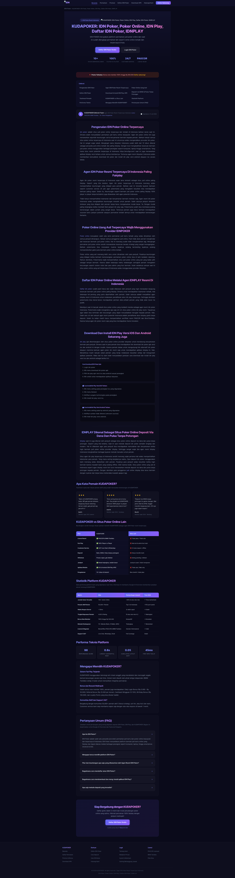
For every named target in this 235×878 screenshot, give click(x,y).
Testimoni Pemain (85, 98)
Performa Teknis (85, 103)
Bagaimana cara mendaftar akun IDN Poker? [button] (98, 771)
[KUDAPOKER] (67, 3)
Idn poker (83, 132)
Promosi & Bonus (67, 858)
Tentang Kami (123, 851)
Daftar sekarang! (139, 75)
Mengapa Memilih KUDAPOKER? (116, 103)
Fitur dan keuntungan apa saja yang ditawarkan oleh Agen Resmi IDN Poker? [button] (110, 763)
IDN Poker (67, 8)
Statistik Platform (137, 98)
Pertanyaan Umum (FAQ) (140, 103)
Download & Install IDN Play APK (116, 93)
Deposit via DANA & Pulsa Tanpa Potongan (142, 93)
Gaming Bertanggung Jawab (128, 861)
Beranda (94, 3)
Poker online (84, 236)
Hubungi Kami (148, 3)
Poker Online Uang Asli (139, 88)
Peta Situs (151, 858)
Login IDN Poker (130, 50)
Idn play (83, 342)
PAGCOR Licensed (153, 851)
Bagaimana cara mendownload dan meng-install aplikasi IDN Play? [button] (107, 779)
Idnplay (82, 441)
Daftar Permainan (67, 854)
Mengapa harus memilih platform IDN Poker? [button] (98, 755)
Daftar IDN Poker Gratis (107, 50)
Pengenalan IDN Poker (87, 88)
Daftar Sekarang (163, 3)
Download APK (136, 3)
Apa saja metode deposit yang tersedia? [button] (97, 787)
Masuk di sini (124, 827)
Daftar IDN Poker (123, 3)
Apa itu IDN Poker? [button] (89, 734)
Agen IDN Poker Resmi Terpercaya (117, 88)
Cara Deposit (95, 854)
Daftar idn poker (86, 289)
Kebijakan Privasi (124, 854)
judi (128, 470)
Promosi (112, 3)
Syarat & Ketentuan (125, 858)
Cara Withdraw (95, 858)
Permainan (103, 3)
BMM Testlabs (152, 854)
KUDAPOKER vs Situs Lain (114, 98)
